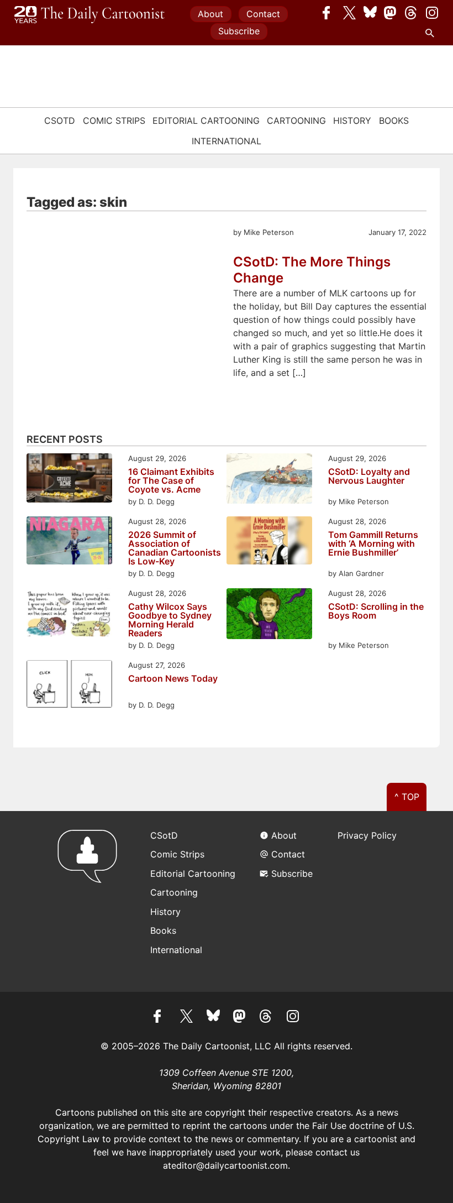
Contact (263, 13)
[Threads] (411, 12)
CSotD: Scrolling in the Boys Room (376, 611)
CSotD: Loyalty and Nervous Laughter (369, 476)
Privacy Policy (367, 835)
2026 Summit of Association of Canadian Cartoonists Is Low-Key (174, 548)
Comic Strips (114, 120)
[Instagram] (432, 12)
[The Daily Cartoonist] (89, 15)
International (226, 141)
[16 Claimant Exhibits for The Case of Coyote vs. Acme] (69, 479)
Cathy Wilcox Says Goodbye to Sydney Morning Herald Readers (170, 619)
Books (394, 120)
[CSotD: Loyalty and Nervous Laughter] (269, 480)
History (352, 120)
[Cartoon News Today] (69, 685)
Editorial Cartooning (206, 120)
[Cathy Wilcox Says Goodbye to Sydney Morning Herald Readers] (69, 614)
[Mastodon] (390, 12)
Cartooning (296, 120)
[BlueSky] (370, 12)
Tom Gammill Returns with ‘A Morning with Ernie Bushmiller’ (373, 544)
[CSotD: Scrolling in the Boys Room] (269, 615)
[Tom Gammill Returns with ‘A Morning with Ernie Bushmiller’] (269, 542)
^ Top (406, 796)
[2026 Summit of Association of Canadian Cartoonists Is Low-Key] (69, 542)
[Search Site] (432, 33)
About (210, 13)
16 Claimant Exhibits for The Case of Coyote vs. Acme (171, 480)
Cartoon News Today (173, 679)
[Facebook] (329, 12)
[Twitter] (349, 12)
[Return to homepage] (90, 901)
